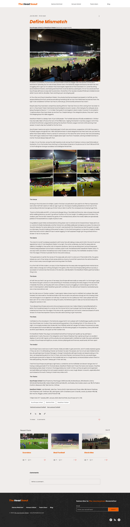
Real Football (59, 452)
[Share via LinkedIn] (40, 414)
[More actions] (99, 16)
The (20, 4)
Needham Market (63, 402)
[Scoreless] (34, 441)
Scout (33, 4)
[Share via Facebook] (31, 414)
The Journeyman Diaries (21, 513)
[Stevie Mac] (96, 441)
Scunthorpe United (37, 402)
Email (78, 506)
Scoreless (27, 452)
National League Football (38, 407)
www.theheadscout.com (37, 513)
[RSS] (115, 520)
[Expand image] (41, 161)
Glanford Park (50, 402)
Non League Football (53, 407)
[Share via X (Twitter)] (35, 414)
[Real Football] (65, 441)
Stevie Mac (89, 452)
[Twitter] (111, 520)
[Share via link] (45, 414)
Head (26, 4)
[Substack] (119, 520)
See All (108, 430)
